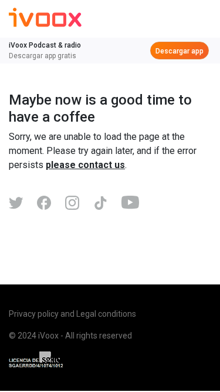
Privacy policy (34, 314)
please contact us (85, 164)
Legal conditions (106, 314)
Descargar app (179, 51)
